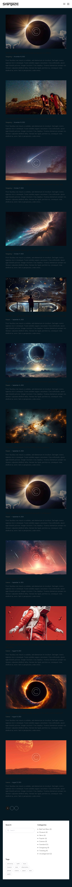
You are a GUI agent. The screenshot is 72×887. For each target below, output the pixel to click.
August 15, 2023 (16, 651)
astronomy (10, 863)
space (24, 870)
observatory (24, 867)
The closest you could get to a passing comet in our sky (34, 184)
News (41, 835)
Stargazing (9, 56)
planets (9, 870)
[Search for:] (20, 830)
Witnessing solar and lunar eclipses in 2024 (28, 52)
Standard (42, 844)
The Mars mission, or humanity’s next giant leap (31, 778)
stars (30, 870)
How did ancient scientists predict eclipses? (28, 512)
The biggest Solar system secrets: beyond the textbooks (35, 578)
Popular (42, 838)
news (16, 867)
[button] (64, 4)
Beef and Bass (44, 829)
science (17, 870)
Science (8, 582)
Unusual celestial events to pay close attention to (31, 118)
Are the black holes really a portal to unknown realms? (34, 712)
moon (24, 863)
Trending (42, 851)
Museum (8, 319)
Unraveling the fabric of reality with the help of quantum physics (35, 646)
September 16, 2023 (18, 319)
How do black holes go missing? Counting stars (30, 250)
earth (18, 863)
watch (8, 874)
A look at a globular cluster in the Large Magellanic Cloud (36, 315)
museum (9, 867)
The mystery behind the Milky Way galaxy (28, 447)
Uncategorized (44, 854)
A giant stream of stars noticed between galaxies (31, 381)
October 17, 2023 (19, 188)
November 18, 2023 (19, 56)
